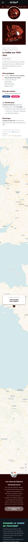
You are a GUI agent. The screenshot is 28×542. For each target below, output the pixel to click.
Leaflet (26, 473)
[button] (4, 296)
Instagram (15, 96)
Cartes (8, 48)
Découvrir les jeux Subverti (14, 508)
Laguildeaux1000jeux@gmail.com (12, 93)
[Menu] (2, 2)
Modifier (16, 49)
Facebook (6, 96)
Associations (14, 48)
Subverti (4, 48)
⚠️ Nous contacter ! (17, 135)
